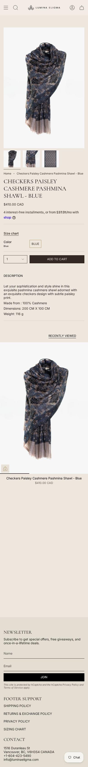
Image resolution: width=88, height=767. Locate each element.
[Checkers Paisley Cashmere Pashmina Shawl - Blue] (44, 408)
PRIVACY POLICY (17, 721)
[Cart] (81, 7)
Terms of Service (13, 687)
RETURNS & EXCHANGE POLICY (28, 714)
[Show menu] (5, 7)
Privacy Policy (71, 684)
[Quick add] (5, 469)
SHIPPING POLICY (17, 706)
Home (7, 173)
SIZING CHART (15, 729)
